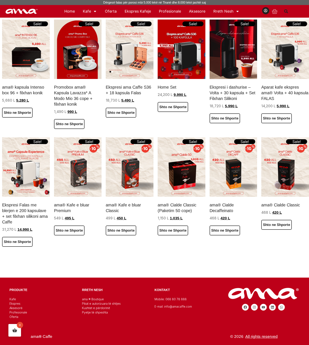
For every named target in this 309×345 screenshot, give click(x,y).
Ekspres (14, 303)
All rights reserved (261, 336)
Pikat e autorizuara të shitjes (101, 303)
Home (69, 11)
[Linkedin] (272, 307)
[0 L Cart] (274, 12)
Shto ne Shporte (17, 113)
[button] (286, 11)
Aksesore (197, 11)
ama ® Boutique (93, 299)
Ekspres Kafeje (138, 11)
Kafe (87, 11)
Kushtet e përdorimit (96, 308)
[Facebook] (245, 307)
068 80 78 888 (176, 299)
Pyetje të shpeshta (95, 312)
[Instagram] (254, 307)
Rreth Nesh (223, 11)
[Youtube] (263, 307)
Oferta (111, 11)
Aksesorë (15, 308)
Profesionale (170, 11)
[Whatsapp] (281, 307)
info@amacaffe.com (178, 306)
